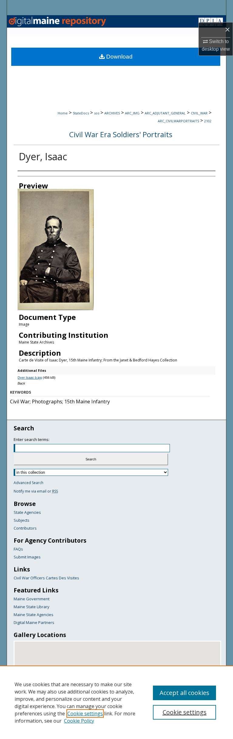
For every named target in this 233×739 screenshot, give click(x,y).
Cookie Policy (79, 720)
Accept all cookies (184, 693)
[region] (116, 702)
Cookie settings (85, 713)
